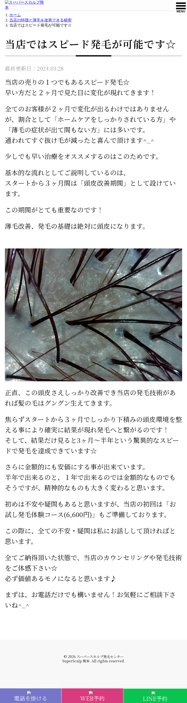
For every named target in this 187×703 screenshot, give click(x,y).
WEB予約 (92, 697)
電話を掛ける (30, 697)
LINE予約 (155, 697)
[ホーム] (26, 5)
